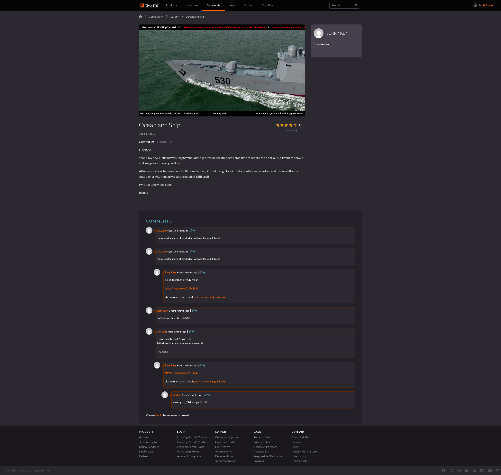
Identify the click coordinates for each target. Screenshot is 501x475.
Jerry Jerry (171, 272)
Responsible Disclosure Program (267, 458)
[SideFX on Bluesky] (467, 470)
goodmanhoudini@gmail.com (209, 297)
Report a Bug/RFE (226, 460)
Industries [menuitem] (192, 5)
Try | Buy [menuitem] (267, 5)
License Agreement (265, 446)
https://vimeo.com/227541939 (181, 288)
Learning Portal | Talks (190, 446)
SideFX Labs (146, 451)
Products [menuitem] (171, 5)
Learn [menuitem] (232, 5)
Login (489, 5)
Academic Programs (189, 456)
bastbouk (162, 230)
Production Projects (189, 451)
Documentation (224, 456)
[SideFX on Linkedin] (497, 470)
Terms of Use (261, 437)
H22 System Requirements (224, 449)
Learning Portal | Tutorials (193, 437)
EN (479, 5)
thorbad (161, 331)
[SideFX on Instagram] (459, 470)
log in (158, 415)
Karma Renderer (149, 446)
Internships (299, 456)
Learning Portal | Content (192, 442)
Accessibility (261, 451)
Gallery (174, 16)
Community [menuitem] (213, 5)
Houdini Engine (148, 442)
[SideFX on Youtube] (490, 470)
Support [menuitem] (249, 5)
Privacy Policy (261, 442)
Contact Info (299, 460)
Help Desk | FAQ (225, 442)
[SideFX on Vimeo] (481, 470)
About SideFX (300, 437)
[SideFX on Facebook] (444, 470)
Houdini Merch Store (304, 451)
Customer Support (226, 437)
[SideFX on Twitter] (451, 470)
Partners (144, 456)
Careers (296, 442)
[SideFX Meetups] (474, 470)
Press (295, 446)
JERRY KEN (338, 33)
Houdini (143, 437)
